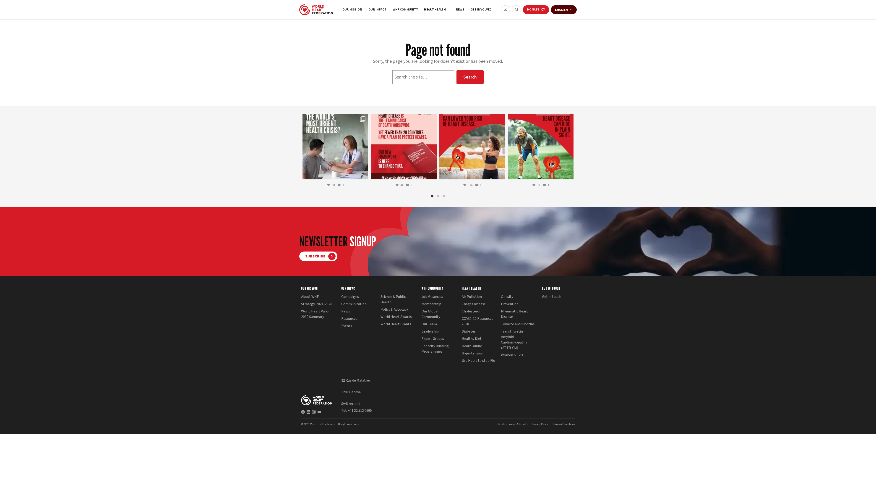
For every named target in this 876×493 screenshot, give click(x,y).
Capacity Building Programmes (435, 349)
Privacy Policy (540, 424)
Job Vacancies (432, 296)
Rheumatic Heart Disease (514, 314)
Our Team (429, 324)
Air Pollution (472, 296)
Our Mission (352, 9)
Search (470, 77)
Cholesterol (471, 311)
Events (346, 325)
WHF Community (405, 9)
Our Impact (377, 9)
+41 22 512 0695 (360, 410)
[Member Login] (505, 9)
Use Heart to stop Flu (478, 360)
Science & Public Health (393, 299)
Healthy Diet (472, 338)
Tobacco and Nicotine (518, 324)
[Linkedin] (308, 412)
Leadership (430, 331)
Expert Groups (433, 338)
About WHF (310, 296)
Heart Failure (472, 346)
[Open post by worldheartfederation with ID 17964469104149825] (335, 146)
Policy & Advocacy (394, 309)
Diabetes (469, 331)
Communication (354, 304)
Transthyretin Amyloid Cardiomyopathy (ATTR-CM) (514, 339)
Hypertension (472, 353)
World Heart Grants (396, 324)
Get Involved (481, 9)
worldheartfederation (334, 118)
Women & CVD (512, 355)
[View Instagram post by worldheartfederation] (364, 173)
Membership (431, 304)
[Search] (516, 9)
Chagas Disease (474, 304)
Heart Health (435, 9)
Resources (349, 318)
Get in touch (551, 296)
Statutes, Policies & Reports (512, 424)
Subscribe (315, 256)
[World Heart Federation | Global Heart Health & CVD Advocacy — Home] (316, 9)
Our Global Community (431, 314)
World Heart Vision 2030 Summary (315, 314)
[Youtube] (319, 412)
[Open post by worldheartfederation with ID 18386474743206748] (404, 146)
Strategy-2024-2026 (316, 304)
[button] (432, 196)
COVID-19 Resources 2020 (477, 321)
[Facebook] (303, 412)
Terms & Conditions (564, 424)
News (460, 9)
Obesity (507, 296)
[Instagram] (314, 412)
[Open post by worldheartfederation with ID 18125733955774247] (472, 146)
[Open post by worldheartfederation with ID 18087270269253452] (541, 146)
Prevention (510, 304)
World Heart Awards (396, 316)
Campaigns (350, 296)
